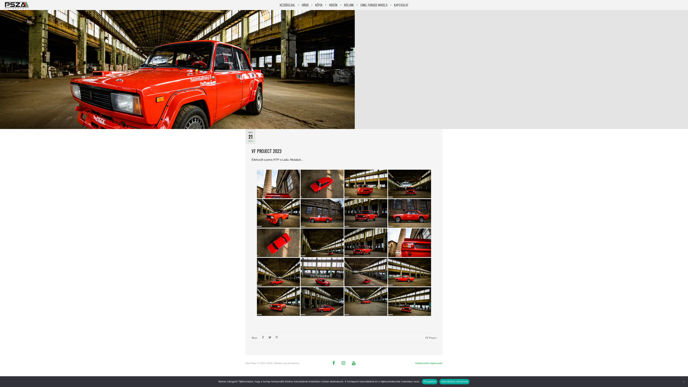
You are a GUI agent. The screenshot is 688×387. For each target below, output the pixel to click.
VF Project (430, 337)
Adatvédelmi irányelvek (454, 381)
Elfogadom (430, 381)
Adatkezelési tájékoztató (429, 363)
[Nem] (683, 381)
